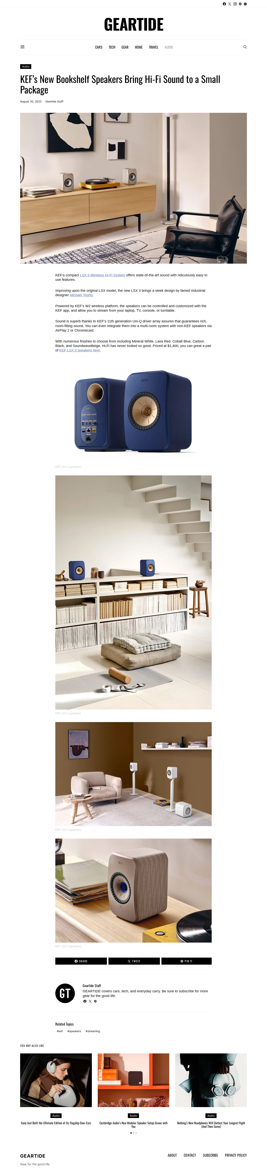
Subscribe (210, 1155)
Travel (153, 47)
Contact (190, 1155)
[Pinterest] (240, 3)
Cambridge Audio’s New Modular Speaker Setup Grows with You (133, 1125)
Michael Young (81, 295)
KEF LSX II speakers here (79, 350)
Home (139, 47)
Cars (98, 47)
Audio (169, 47)
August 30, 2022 (30, 101)
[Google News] (245, 3)
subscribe (186, 991)
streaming (93, 1031)
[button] (131, 1133)
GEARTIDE (133, 23)
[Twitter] (229, 3)
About (172, 1155)
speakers (75, 1031)
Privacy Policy (236, 1155)
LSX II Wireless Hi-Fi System (102, 275)
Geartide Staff (54, 101)
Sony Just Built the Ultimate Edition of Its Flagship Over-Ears (56, 1123)
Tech (112, 47)
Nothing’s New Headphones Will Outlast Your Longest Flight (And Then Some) (211, 1125)
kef (61, 1031)
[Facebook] (224, 3)
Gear (125, 47)
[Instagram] (235, 3)
